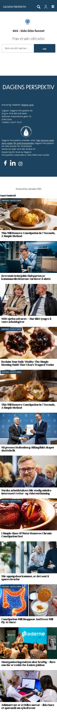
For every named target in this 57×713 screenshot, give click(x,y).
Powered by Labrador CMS (28, 189)
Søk (44, 49)
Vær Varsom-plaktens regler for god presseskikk (28, 141)
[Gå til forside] (16, 6)
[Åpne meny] (51, 7)
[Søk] (38, 7)
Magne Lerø (27, 104)
